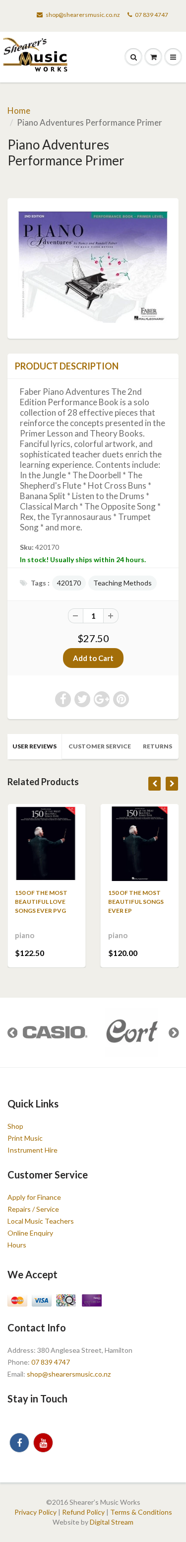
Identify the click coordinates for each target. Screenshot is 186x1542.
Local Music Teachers (40, 1221)
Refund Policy (83, 1512)
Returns (157, 746)
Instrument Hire (32, 1150)
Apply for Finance (34, 1197)
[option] (54, 1032)
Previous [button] (12, 1032)
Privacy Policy (35, 1512)
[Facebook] (19, 1443)
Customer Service (99, 746)
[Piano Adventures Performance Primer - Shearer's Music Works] (93, 267)
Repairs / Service (33, 1209)
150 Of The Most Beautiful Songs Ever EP (136, 901)
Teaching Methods (122, 583)
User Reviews (34, 746)
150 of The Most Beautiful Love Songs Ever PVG (41, 901)
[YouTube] (43, 1443)
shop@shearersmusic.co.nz (83, 14)
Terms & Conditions (141, 1512)
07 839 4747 (151, 14)
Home (18, 110)
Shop (15, 1126)
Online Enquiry (30, 1233)
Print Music (25, 1138)
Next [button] (173, 1032)
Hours (16, 1245)
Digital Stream (111, 1522)
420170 (69, 583)
